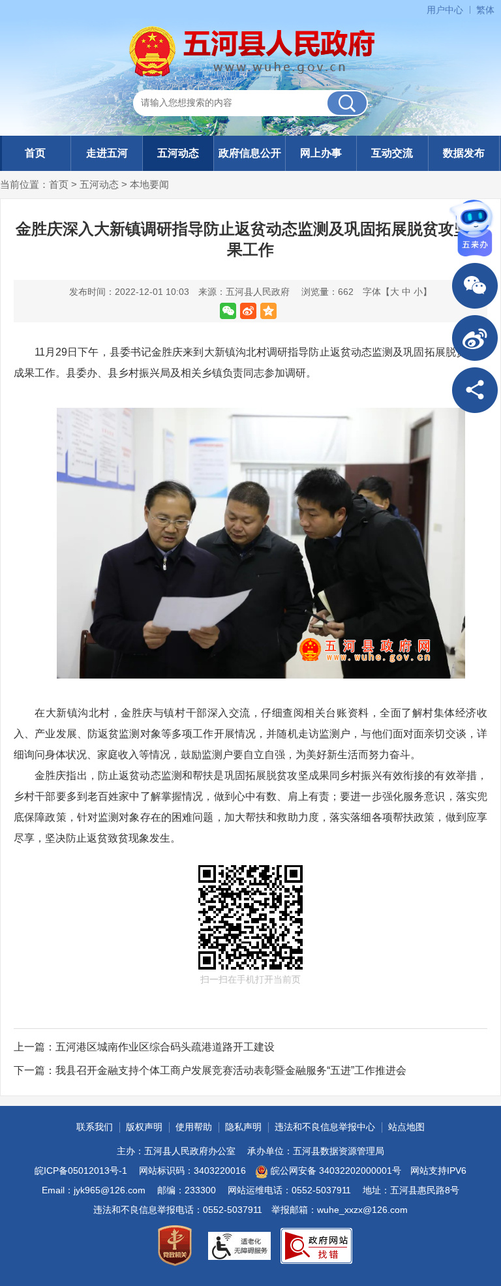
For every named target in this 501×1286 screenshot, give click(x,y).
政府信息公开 (250, 153)
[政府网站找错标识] (316, 1246)
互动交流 (392, 153)
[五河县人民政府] (250, 51)
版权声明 (144, 1127)
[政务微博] (475, 338)
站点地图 (406, 1127)
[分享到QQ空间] (268, 311)
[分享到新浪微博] (248, 311)
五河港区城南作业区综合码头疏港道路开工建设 (165, 1046)
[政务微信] (475, 286)
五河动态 (178, 153)
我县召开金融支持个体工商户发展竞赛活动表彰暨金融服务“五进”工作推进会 (230, 1070)
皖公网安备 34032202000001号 (336, 1170)
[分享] (475, 390)
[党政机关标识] (175, 1245)
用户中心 (445, 10)
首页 (35, 153)
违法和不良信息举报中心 (325, 1127)
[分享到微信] (228, 311)
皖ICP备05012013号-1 (81, 1170)
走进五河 (107, 153)
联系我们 (94, 1127)
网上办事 (321, 153)
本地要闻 (149, 184)
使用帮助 (193, 1127)
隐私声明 (243, 1127)
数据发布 (464, 153)
